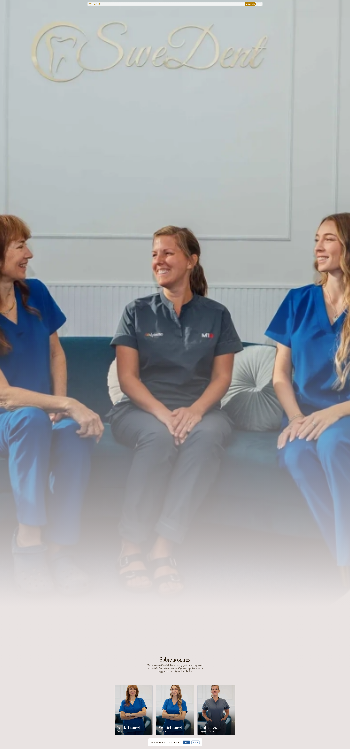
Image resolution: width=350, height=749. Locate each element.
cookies (159, 742)
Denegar (195, 742)
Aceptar (186, 742)
